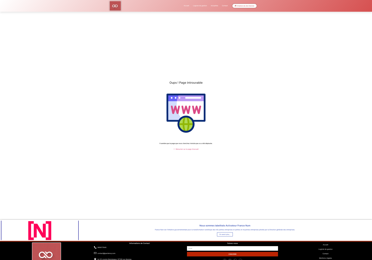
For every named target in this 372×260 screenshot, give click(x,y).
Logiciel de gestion (200, 6)
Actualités (214, 6)
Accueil (186, 6)
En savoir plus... (225, 234)
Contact (225, 6)
